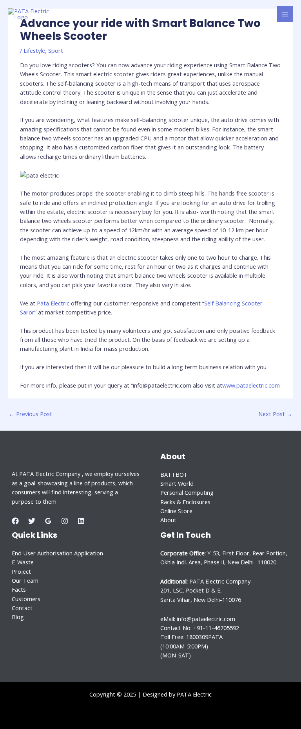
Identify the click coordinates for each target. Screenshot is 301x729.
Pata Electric (53, 303)
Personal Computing (187, 492)
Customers (26, 599)
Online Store (176, 511)
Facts (19, 589)
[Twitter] (31, 520)
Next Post (275, 414)
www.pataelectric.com (251, 385)
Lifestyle (34, 50)
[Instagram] (64, 520)
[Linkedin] (81, 520)
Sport (55, 50)
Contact (22, 608)
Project (21, 571)
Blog (18, 617)
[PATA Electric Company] (35, 14)
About (168, 520)
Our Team (25, 580)
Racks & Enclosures (185, 502)
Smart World (177, 483)
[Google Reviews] (48, 520)
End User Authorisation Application (57, 553)
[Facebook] (15, 520)
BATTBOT (174, 474)
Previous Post (30, 414)
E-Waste (23, 562)
